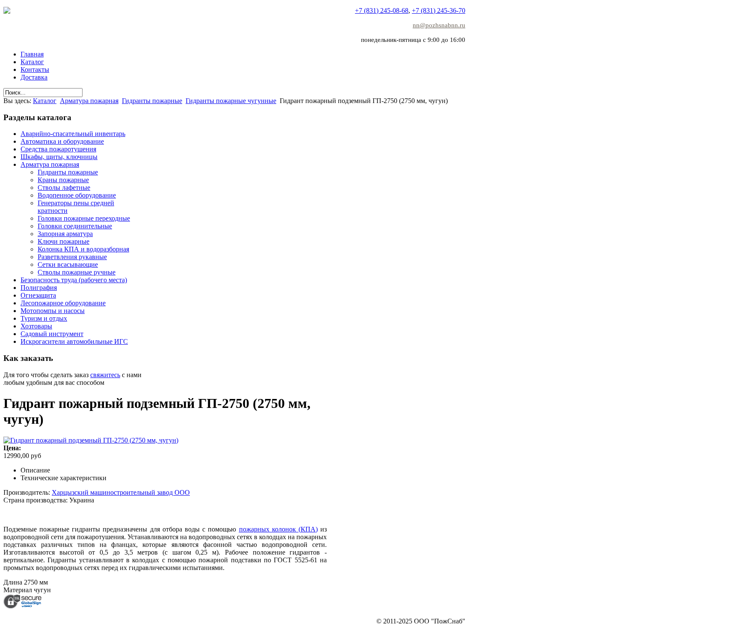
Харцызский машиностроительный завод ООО (121, 492)
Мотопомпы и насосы (53, 310)
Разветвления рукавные (72, 256)
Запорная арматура (65, 233)
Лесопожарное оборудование (63, 303)
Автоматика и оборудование (62, 141)
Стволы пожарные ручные (76, 272)
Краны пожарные (63, 179)
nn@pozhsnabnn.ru (439, 25)
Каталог (44, 100)
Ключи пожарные (63, 241)
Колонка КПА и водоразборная (83, 249)
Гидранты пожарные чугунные (231, 100)
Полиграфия (39, 287)
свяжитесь (105, 374)
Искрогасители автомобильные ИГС (74, 341)
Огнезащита (38, 295)
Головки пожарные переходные (84, 218)
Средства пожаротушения (58, 149)
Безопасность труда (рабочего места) (74, 280)
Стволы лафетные (64, 187)
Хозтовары (36, 326)
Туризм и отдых (44, 318)
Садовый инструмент (52, 333)
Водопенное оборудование (77, 195)
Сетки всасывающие (68, 264)
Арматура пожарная (89, 100)
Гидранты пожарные (152, 100)
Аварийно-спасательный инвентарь (73, 133)
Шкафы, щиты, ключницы (59, 156)
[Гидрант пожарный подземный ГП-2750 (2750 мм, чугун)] (90, 440)
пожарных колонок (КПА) (278, 529)
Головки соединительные (75, 226)
